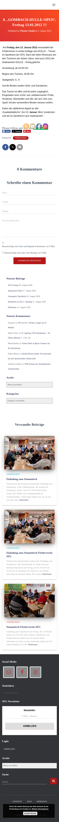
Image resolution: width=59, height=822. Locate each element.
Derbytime (12, 307)
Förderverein (20, 138)
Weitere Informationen (40, 809)
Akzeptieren (30, 813)
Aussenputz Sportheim (17, 296)
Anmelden (9, 749)
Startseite (17, 802)
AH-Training (13, 285)
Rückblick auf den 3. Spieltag (20, 302)
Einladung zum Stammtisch (21, 479)
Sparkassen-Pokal (15, 291)
